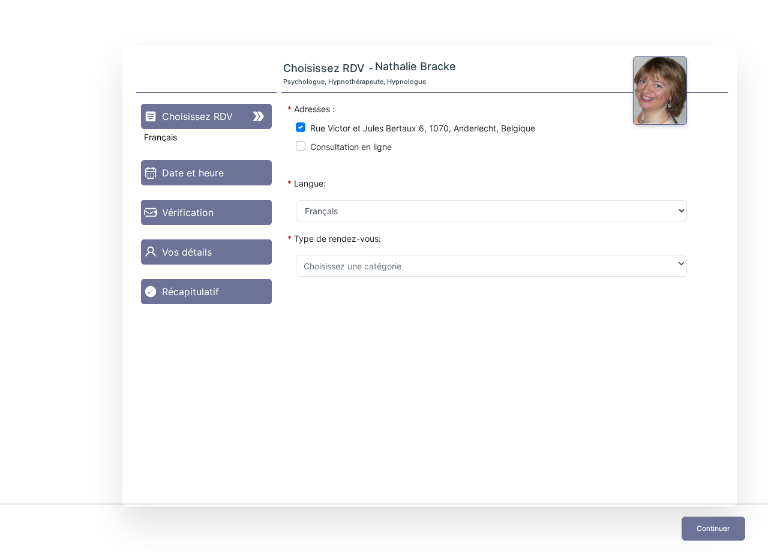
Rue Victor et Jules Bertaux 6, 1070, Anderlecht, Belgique (422, 128)
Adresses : (314, 109)
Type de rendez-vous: (337, 238)
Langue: (310, 183)
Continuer (713, 528)
